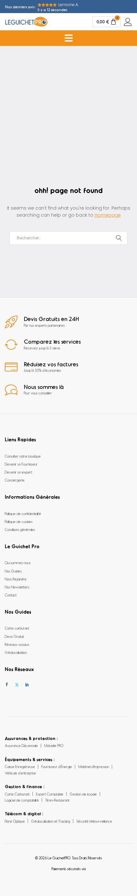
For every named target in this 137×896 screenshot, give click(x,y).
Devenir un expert (18, 472)
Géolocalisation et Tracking (50, 821)
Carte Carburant (17, 794)
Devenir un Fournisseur (21, 464)
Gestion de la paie (83, 794)
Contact (11, 595)
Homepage (108, 215)
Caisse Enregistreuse (20, 766)
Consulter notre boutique (23, 456)
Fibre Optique (15, 821)
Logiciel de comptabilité (22, 800)
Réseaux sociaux (17, 644)
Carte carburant (17, 628)
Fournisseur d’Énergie (56, 766)
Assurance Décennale (21, 745)
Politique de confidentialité (23, 513)
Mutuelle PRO (53, 745)
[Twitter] (17, 685)
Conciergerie (15, 480)
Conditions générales (20, 529)
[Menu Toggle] (69, 38)
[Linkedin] (27, 685)
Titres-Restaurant (57, 800)
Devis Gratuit (14, 636)
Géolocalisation (16, 652)
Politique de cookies (18, 521)
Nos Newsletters (17, 587)
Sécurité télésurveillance (94, 821)
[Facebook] (7, 685)
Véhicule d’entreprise (20, 773)
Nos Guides (13, 571)
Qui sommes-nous (18, 562)
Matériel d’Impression (93, 766)
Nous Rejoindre (15, 579)
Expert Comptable (49, 794)
